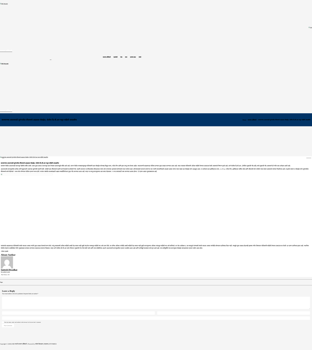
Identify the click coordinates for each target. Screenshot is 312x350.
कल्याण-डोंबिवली (107, 57)
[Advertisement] (156, 138)
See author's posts (5, 272)
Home (244, 120)
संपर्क (140, 57)
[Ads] (310, 28)
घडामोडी (115, 57)
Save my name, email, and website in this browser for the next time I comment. (22, 322)
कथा (126, 57)
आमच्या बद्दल (133, 57)
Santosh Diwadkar (7, 160)
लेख (121, 57)
